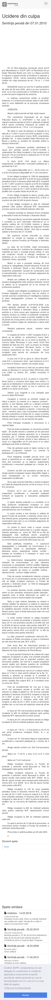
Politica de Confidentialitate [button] (17, 988)
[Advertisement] (25, 48)
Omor (6, 846)
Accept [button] (25, 995)
